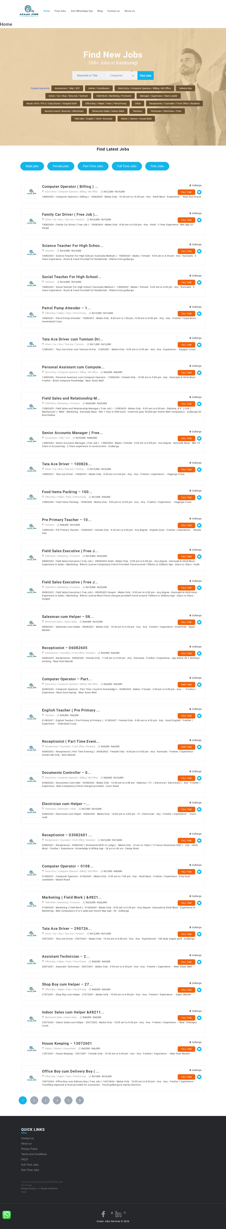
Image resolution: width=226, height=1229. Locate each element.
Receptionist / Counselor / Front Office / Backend (174, 103)
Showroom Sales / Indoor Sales (108, 111)
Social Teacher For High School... (71, 277)
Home (47, 11)
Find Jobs (60, 11)
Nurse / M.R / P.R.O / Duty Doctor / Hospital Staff (51, 103)
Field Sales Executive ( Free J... (70, 551)
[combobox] (121, 75)
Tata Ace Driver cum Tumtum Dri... (72, 339)
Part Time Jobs (93, 166)
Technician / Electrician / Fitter (166, 111)
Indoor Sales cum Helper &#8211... (73, 1012)
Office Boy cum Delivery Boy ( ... (71, 1071)
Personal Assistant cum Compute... (73, 367)
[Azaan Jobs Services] (30, 10)
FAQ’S (24, 1159)
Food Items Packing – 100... (67, 492)
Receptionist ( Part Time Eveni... (71, 741)
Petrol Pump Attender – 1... (66, 308)
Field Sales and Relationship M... (71, 398)
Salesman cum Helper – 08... (68, 617)
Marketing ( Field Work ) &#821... (72, 897)
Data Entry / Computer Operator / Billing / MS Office (144, 88)
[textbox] (117, 76)
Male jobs (32, 166)
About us (129, 11)
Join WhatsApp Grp (82, 11)
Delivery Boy (185, 88)
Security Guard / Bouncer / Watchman (64, 111)
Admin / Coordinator (98, 88)
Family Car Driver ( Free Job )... (70, 214)
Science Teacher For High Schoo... (72, 246)
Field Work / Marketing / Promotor (113, 96)
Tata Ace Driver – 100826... (67, 464)
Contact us (113, 11)
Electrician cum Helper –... (66, 804)
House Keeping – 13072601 (67, 1043)
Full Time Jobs (126, 166)
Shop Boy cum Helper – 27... (67, 984)
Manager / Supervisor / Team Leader (158, 96)
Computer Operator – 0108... (67, 866)
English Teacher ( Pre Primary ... (71, 710)
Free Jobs (157, 166)
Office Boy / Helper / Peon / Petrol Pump (105, 103)
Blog (100, 11)
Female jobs (61, 166)
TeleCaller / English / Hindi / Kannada (93, 118)
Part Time (186, 684)
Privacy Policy (29, 1148)
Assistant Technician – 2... (66, 956)
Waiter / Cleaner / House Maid (136, 118)
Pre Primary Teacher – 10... (66, 520)
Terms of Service (49, 1188)
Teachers (137, 111)
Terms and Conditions (34, 1154)
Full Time (186, 192)
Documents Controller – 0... (66, 773)
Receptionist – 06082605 (65, 648)
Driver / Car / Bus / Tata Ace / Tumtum (68, 96)
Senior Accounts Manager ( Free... (72, 433)
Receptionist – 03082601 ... (67, 835)
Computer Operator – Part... (67, 679)
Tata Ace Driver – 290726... (67, 928)
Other (138, 103)
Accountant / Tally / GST (67, 88)
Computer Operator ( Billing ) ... (70, 187)
